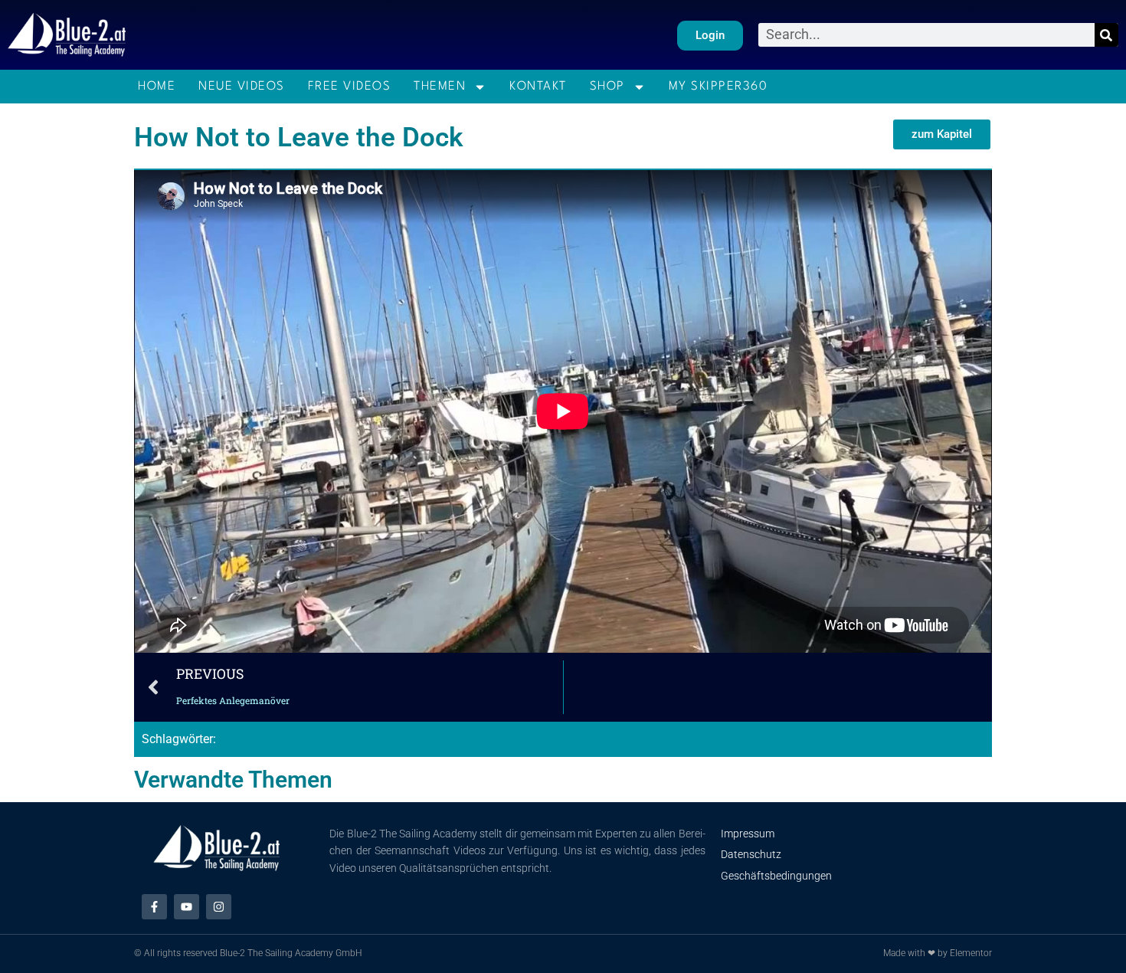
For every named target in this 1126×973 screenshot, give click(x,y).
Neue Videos (241, 86)
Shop (607, 86)
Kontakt (538, 86)
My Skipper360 (718, 86)
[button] (941, 134)
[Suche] (1106, 35)
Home (156, 86)
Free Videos (349, 86)
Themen (440, 86)
